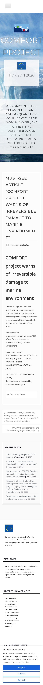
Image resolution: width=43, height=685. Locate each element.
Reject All (21, 680)
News (22, 394)
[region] (21, 665)
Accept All (21, 668)
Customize (21, 674)
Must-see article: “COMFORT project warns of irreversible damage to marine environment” (21, 474)
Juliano (13, 245)
